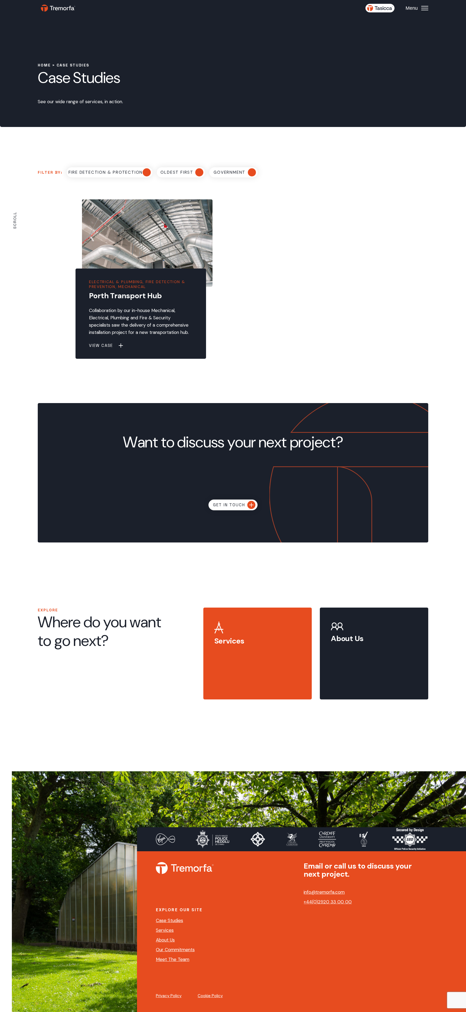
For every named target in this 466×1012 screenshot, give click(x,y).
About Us (165, 940)
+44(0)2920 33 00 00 (328, 902)
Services (165, 930)
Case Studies (169, 920)
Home (44, 65)
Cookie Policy (210, 995)
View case (101, 345)
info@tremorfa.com (324, 892)
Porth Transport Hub (125, 296)
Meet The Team (172, 959)
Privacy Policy (168, 995)
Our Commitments (175, 950)
